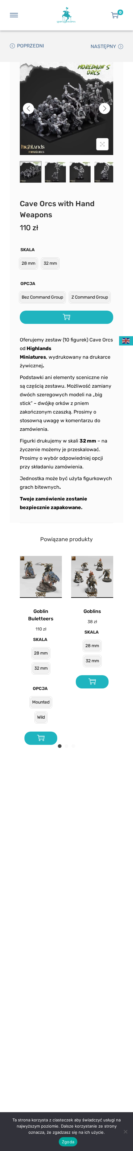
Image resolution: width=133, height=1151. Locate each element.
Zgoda (68, 1141)
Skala (27, 249)
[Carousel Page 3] (73, 746)
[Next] (104, 108)
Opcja (27, 283)
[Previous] (28, 108)
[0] (114, 15)
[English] (126, 340)
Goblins (92, 611)
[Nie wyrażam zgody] (125, 1132)
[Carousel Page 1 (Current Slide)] (60, 746)
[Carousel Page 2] (66, 746)
